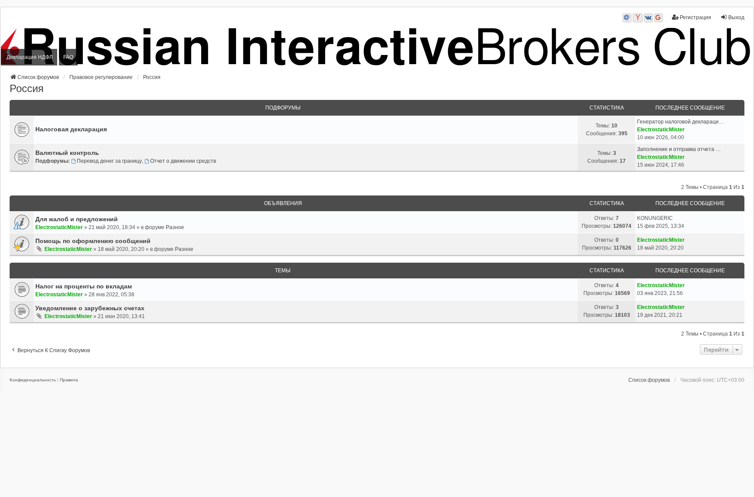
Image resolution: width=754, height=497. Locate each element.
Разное (175, 227)
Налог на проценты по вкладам (83, 286)
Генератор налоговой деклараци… (680, 122)
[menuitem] (33, 380)
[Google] (658, 18)
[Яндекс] (638, 18)
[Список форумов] (377, 46)
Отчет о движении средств (183, 161)
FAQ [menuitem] (68, 57)
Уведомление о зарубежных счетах (89, 308)
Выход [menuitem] (736, 17)
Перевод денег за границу (109, 161)
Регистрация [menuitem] (695, 17)
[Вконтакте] (648, 18)
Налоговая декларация (71, 129)
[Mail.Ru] (627, 18)
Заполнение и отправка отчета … (679, 149)
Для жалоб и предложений (76, 219)
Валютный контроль (67, 152)
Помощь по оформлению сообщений (93, 240)
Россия (27, 88)
